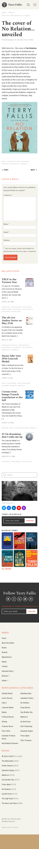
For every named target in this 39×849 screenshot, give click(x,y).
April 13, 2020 (8, 422)
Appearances (7, 657)
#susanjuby (13, 385)
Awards (4, 652)
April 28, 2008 (8, 301)
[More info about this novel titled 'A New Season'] (31, 540)
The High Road (10, 799)
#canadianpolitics (23, 345)
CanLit (4, 703)
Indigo (4, 680)
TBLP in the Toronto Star (9, 280)
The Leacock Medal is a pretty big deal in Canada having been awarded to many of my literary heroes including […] (12, 447)
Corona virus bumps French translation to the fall (12, 396)
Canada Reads (7, 693)
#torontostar (6, 311)
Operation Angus (26, 731)
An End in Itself (12, 756)
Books (4, 648)
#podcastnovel (14, 163)
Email (6, 232)
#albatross (5, 428)
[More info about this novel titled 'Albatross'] (19, 558)
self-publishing (26, 726)
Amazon (5, 676)
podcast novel (7, 726)
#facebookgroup (16, 307)
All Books (6, 569)
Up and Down (25, 722)
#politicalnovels (28, 309)
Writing (4, 722)
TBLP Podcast (25, 740)
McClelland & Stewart (10, 743)
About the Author (8, 643)
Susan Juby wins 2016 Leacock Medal (11, 358)
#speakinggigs (6, 349)
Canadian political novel (8, 737)
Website (6, 240)
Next (33, 170)
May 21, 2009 (7, 340)
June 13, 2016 (7, 378)
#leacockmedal (27, 307)
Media (11, 12)
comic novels (7, 698)
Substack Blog (7, 671)
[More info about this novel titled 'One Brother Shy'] (31, 558)
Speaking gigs (25, 693)
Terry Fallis (28, 40)
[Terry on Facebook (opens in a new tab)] (9, 508)
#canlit (4, 161)
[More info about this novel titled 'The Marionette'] (19, 540)
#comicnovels (11, 161)
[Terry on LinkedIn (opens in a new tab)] (14, 508)
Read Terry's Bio (7, 503)
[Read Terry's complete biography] (19, 491)
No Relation (24, 703)
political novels (8, 717)
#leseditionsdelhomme (21, 428)
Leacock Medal (7, 707)
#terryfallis (23, 163)
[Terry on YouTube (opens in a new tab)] (19, 508)
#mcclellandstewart (23, 161)
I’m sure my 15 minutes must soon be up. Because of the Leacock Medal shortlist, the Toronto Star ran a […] (12, 292)
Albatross (24, 717)
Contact (4, 666)
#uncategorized (16, 311)
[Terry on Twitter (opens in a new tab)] (4, 508)
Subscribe (30, 521)
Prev (6, 170)
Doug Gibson (25, 707)
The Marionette (10, 761)
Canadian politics (26, 698)
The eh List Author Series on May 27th (12, 320)
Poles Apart (24, 736)
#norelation (5, 163)
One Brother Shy (26, 712)
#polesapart (5, 385)
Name (6, 224)
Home (4, 12)
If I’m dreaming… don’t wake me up (12, 435)
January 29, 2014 (14, 40)
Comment (7, 195)
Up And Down (9, 794)
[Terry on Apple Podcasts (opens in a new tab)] (24, 508)
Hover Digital (14, 827)
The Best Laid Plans (12, 803)
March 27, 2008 (8, 456)
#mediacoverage (7, 309)
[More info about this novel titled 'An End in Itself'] (7, 540)
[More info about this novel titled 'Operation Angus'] (7, 558)
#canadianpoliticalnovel (9, 345)
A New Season (10, 766)
